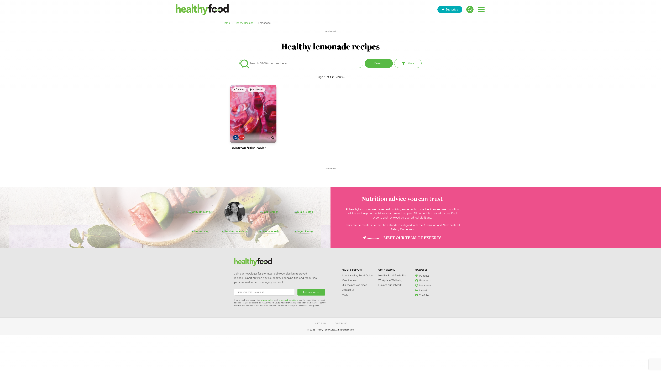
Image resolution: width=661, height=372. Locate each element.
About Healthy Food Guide (357, 275)
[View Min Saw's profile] (234, 212)
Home (226, 23)
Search (378, 63)
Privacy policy (340, 323)
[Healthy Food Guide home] (253, 262)
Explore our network (390, 285)
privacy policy (267, 300)
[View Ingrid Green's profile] (304, 231)
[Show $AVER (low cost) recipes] (242, 137)
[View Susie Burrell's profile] (303, 212)
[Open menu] (481, 9)
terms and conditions (288, 300)
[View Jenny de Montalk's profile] (200, 212)
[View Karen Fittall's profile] (200, 231)
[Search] (470, 9)
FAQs (345, 294)
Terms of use (320, 323)
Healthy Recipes (244, 23)
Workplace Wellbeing (390, 280)
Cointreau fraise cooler (248, 148)
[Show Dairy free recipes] (236, 137)
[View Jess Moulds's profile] (269, 212)
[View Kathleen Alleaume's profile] (235, 231)
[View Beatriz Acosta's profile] (269, 231)
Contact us (348, 289)
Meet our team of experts (412, 238)
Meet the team (350, 280)
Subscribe (452, 9)
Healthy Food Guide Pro (392, 275)
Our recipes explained (354, 285)
